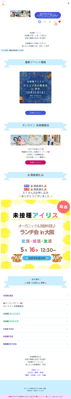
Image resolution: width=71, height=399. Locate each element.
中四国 (33, 375)
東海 (41, 372)
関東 (36, 372)
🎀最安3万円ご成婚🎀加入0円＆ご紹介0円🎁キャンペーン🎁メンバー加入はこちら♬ (35, 396)
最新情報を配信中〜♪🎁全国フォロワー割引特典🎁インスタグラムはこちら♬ (47, 15)
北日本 (30, 372)
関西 (27, 375)
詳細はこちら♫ (35, 113)
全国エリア (35, 370)
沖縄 (43, 375)
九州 (38, 375)
